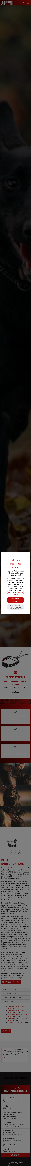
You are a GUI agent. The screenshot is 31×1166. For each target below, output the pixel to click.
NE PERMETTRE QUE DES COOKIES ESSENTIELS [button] (15, 609)
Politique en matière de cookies (15, 596)
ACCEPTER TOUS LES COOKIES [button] (15, 602)
